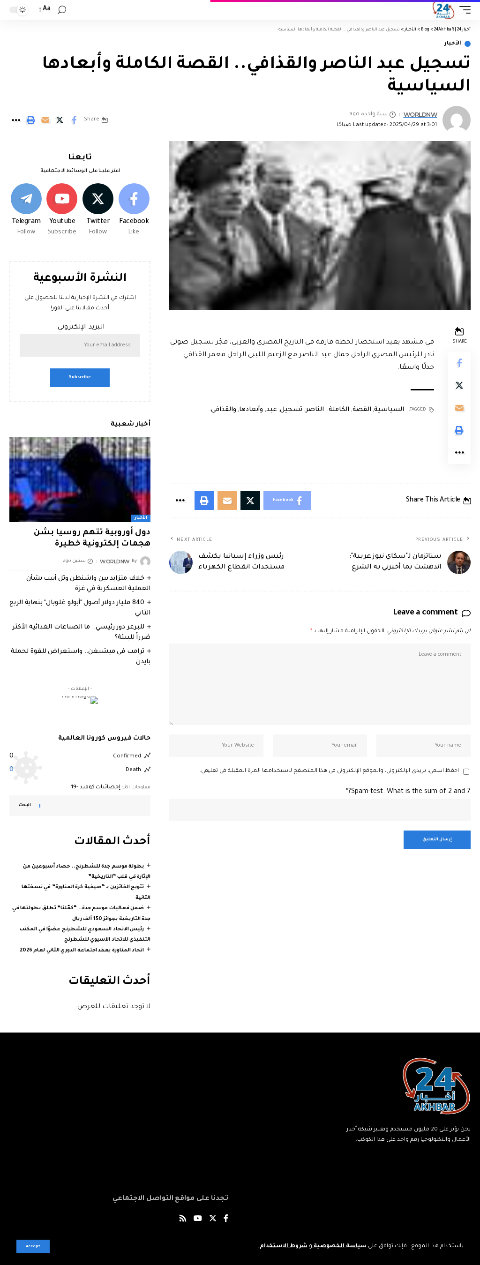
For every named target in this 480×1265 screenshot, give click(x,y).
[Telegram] (26, 210)
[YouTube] (198, 1220)
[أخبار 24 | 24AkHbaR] (443, 10)
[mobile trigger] (463, 10)
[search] (61, 10)
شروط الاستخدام (283, 1246)
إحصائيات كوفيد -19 (95, 788)
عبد (271, 409)
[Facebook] (134, 210)
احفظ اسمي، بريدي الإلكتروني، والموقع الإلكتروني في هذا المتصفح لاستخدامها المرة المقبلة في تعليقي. (329, 771)
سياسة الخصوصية (339, 1246)
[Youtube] (62, 210)
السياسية (389, 409)
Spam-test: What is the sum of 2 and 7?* (408, 792)
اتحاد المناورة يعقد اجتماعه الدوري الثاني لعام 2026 (82, 950)
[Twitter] (98, 210)
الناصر (315, 409)
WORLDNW (420, 114)
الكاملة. (338, 409)
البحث (25, 805)
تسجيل (291, 409)
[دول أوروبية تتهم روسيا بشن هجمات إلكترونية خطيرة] (79, 479)
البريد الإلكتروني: (80, 327)
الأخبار (452, 44)
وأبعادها (251, 409)
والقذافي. (222, 409)
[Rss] (183, 1220)
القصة (361, 409)
